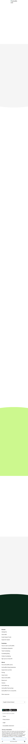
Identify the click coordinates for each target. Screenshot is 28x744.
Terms (4, 716)
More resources (5, 694)
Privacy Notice (6, 719)
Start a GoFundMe (14, 39)
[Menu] (25, 2)
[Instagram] (11, 706)
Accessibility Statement (8, 725)
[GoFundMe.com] (14, 1)
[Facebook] (3, 706)
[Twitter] (8, 706)
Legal (4, 722)
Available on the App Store (13, 710)
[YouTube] (6, 706)
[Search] (2, 2)
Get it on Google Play (6, 710)
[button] (13, 220)
